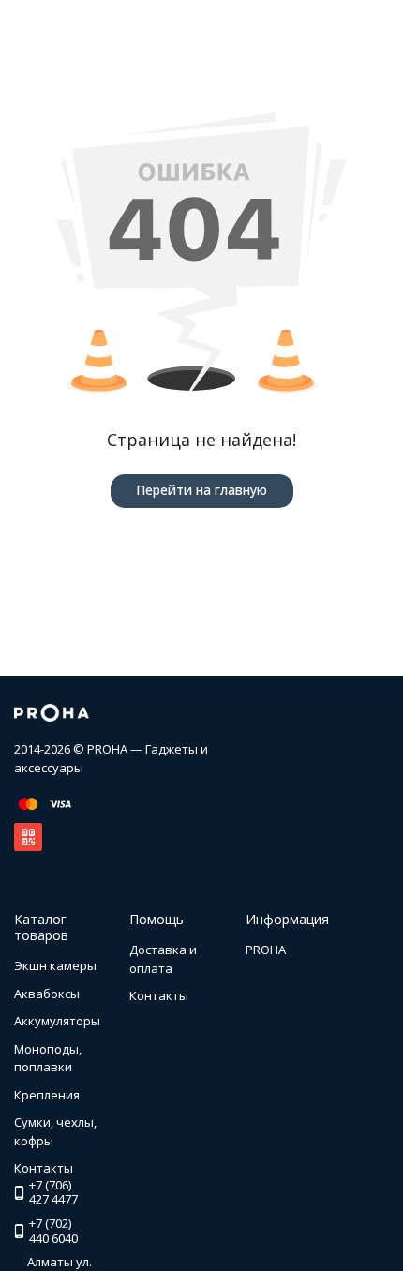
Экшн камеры (55, 965)
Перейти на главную (201, 490)
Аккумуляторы (57, 1020)
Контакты (158, 995)
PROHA (266, 949)
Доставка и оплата (163, 959)
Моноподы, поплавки (48, 1058)
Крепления (47, 1094)
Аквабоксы (47, 993)
